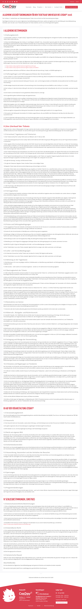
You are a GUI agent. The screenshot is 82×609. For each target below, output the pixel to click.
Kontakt (38, 605)
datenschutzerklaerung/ (25, 524)
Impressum (30, 605)
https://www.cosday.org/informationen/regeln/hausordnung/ (21, 66)
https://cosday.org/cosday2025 (11, 524)
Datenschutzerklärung (49, 605)
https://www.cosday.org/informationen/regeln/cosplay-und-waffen (22, 67)
